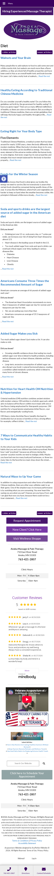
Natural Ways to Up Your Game (21, 476)
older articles (9, 52)
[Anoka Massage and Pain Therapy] (27, 30)
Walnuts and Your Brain (16, 57)
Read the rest (44, 76)
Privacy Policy (36, 841)
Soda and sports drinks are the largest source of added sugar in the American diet (26, 212)
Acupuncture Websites (13, 848)
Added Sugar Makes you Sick (19, 333)
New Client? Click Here (27, 529)
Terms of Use (32, 850)
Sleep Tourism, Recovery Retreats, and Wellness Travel (27, 749)
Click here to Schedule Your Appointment (27, 774)
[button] (3, 179)
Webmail (21, 858)
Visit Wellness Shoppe (27, 538)
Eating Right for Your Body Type (21, 131)
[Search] (43, 763)
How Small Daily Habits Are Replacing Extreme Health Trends (27, 751)
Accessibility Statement (27, 843)
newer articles (44, 52)
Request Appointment (27, 520)
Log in (34, 858)
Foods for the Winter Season (19, 174)
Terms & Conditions (20, 841)
